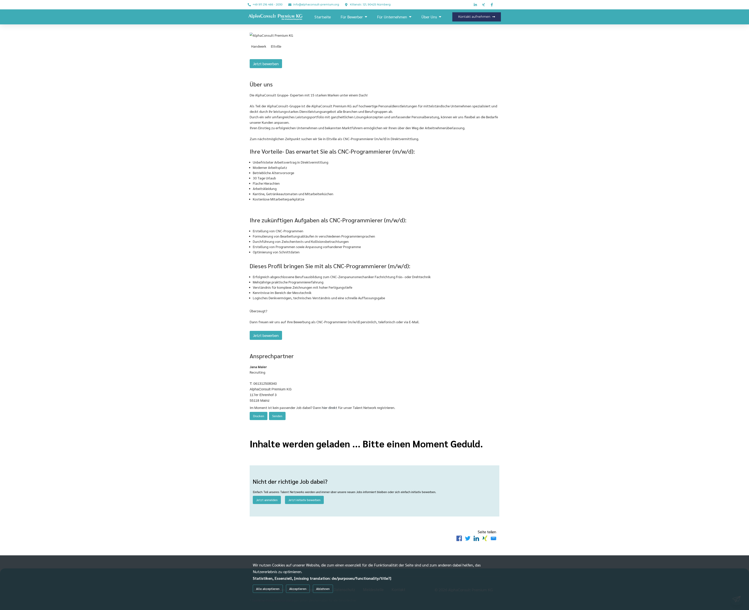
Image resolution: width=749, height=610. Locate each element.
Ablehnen (323, 589)
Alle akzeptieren (268, 589)
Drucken (258, 416)
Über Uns (429, 16)
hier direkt (330, 407)
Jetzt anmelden (267, 500)
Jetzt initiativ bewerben (304, 500)
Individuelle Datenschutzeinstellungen (273, 600)
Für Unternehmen (392, 16)
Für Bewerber (352, 16)
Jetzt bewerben (266, 63)
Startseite (322, 16)
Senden (277, 416)
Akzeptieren (297, 589)
